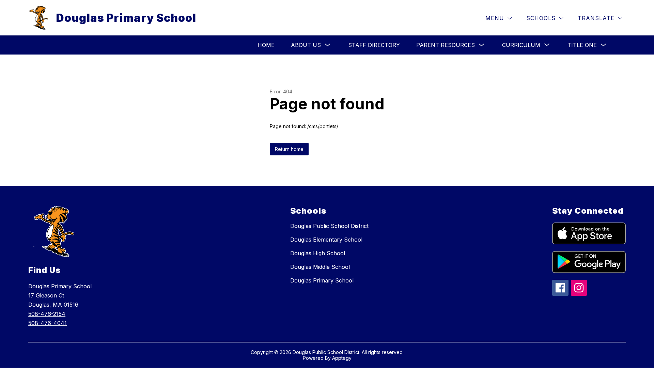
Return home (289, 149)
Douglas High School (317, 253)
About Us (306, 45)
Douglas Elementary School (326, 239)
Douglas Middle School (320, 266)
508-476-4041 (47, 323)
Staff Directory (374, 45)
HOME (266, 45)
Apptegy (342, 358)
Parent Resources (445, 45)
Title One (582, 45)
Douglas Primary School (322, 280)
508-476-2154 (46, 313)
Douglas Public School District (329, 226)
